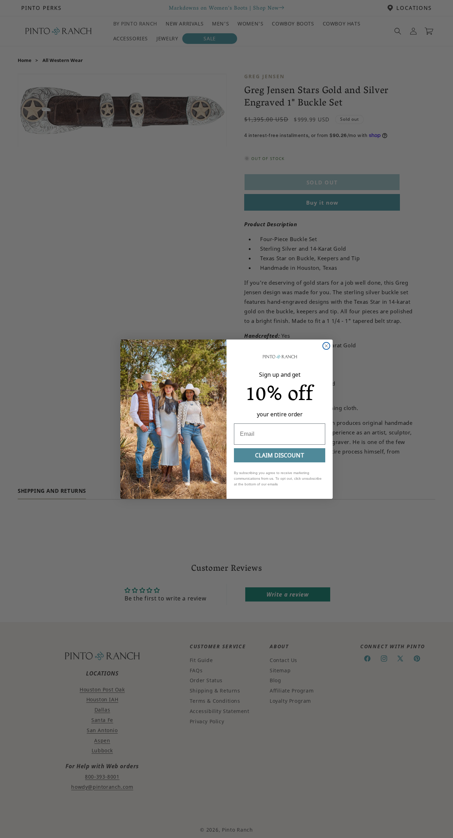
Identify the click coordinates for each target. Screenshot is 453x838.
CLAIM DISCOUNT (279, 455)
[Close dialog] (326, 345)
